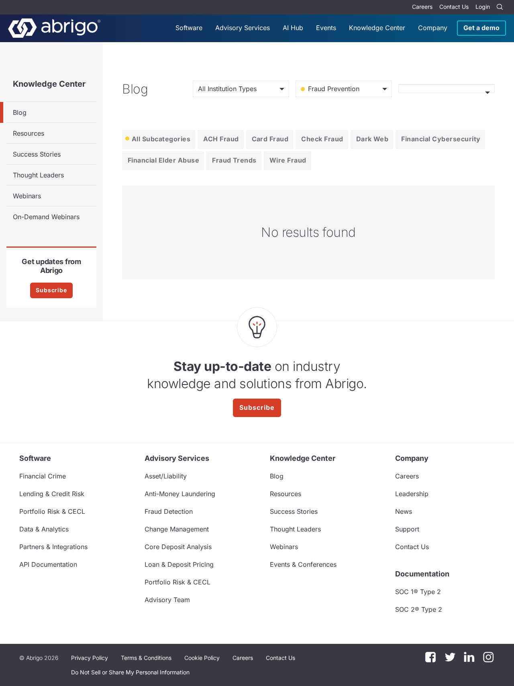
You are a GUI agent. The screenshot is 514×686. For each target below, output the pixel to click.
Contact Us (454, 6)
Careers (422, 6)
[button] (130, 672)
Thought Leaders (38, 175)
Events (326, 28)
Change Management (177, 529)
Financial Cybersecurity (440, 139)
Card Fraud (270, 139)
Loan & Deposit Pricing (179, 564)
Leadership (411, 494)
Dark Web (372, 139)
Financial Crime (42, 476)
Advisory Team (167, 600)
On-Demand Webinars (46, 217)
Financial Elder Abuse (163, 160)
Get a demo (481, 28)
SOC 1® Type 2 (418, 592)
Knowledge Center (377, 28)
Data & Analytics (44, 529)
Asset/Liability (166, 476)
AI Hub (293, 28)
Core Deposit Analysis (178, 547)
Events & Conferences (303, 564)
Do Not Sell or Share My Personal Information (130, 672)
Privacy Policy (89, 657)
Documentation (422, 574)
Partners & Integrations (53, 547)
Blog (20, 112)
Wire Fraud (287, 160)
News (403, 511)
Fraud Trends (234, 160)
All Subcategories (161, 139)
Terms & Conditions (146, 657)
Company (432, 28)
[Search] (499, 7)
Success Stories (37, 154)
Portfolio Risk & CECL (52, 511)
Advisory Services (242, 28)
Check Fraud (322, 139)
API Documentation (48, 564)
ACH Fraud (221, 139)
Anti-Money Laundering (180, 494)
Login (482, 6)
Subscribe (51, 290)
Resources (28, 133)
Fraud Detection (169, 511)
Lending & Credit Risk (51, 494)
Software (188, 28)
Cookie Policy (202, 657)
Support (407, 529)
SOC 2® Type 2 (418, 609)
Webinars (27, 196)
